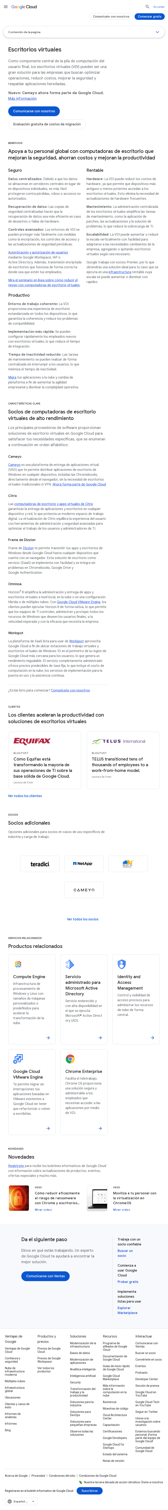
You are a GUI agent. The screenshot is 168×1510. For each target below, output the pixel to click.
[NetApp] (84, 864)
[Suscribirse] (90, 1491)
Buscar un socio (145, 1353)
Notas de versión (113, 1460)
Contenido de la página (24, 32)
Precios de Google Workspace (49, 1360)
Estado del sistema (115, 1454)
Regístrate (16, 1166)
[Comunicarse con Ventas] (45, 1276)
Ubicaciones (12, 1397)
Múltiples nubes (15, 1381)
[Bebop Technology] (128, 864)
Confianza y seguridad (12, 1360)
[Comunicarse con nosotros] (34, 111)
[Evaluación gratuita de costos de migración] (47, 124)
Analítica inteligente (83, 1369)
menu (5, 6)
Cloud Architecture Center (115, 1416)
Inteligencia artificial (83, 1375)
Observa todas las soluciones (81, 1433)
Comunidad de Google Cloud (144, 1449)
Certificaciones (112, 1431)
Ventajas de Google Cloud (17, 1350)
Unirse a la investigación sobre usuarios (147, 1421)
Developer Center (146, 1379)
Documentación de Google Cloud (115, 1358)
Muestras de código (115, 1408)
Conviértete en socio (148, 1359)
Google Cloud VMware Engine (78, 602)
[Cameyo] (84, 890)
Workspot (76, 641)
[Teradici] (39, 864)
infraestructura (120, 272)
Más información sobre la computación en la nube (115, 1390)
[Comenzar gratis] (150, 16)
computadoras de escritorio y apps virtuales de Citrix (53, 504)
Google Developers (115, 1438)
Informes (11, 1423)
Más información (22, 98)
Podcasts (141, 1372)
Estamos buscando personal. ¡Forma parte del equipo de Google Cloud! (147, 1436)
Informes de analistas (13, 1415)
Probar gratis (128, 1282)
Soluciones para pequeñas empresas (83, 1423)
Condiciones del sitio (62, 1475)
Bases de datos (80, 1353)
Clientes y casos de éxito (17, 1405)
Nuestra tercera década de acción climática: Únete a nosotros (123, 1482)
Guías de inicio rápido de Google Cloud (116, 1367)
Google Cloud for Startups (113, 1446)
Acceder (159, 7)
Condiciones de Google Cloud (97, 1475)
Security (75, 1382)
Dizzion (28, 548)
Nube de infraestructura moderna (15, 1371)
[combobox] (21, 1501)
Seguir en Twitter (146, 1411)
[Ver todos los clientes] (25, 796)
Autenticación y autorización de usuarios (38, 253)
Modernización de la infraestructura (83, 1345)
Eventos (140, 1366)
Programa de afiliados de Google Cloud (115, 1346)
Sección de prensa (147, 1385)
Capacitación (111, 1424)
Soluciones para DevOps (80, 1413)
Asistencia (109, 1402)
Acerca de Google (16, 1475)
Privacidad (38, 1475)
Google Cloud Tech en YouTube (147, 1403)
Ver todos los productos (45, 1369)
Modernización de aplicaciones (81, 1361)
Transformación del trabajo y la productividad (82, 1392)
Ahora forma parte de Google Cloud (79, 484)
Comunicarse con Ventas (146, 1345)
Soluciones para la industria (82, 1403)
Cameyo (14, 465)
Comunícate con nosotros (70, 690)
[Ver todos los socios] (83, 919)
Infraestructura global (15, 1389)
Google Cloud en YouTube (145, 1394)
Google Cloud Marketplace (111, 1377)
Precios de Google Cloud (49, 1350)
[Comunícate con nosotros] (111, 16)
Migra (12, 377)
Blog (8, 1430)
